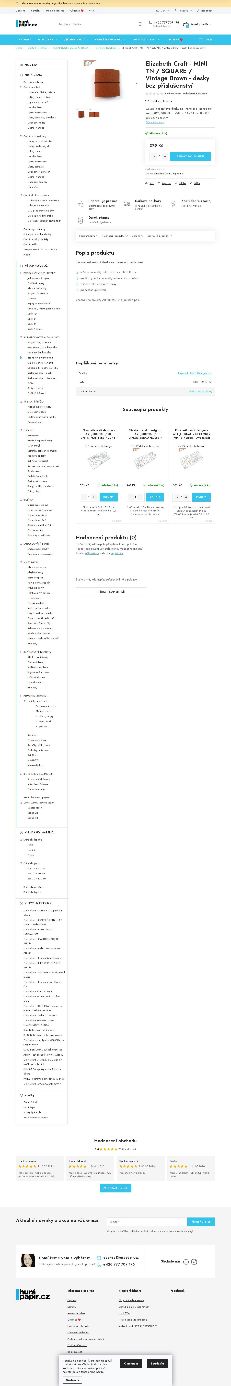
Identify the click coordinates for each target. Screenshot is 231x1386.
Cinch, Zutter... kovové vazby (39, 802)
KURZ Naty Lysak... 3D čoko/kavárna (43, 1049)
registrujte (117, 553)
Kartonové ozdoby (37, 481)
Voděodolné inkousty (39, 667)
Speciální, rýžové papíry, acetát (44, 308)
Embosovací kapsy (37, 789)
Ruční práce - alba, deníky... (38, 234)
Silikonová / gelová (38, 505)
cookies (82, 1361)
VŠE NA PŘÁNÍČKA (34, 401)
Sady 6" (32, 324)
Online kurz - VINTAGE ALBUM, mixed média (44, 975)
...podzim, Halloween (39, 171)
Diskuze (136, 236)
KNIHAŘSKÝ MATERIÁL (40, 832)
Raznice (32, 735)
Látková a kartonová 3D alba (43, 368)
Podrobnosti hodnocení (195, 93)
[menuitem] (25, 40)
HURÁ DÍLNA (33, 75)
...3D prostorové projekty (41, 210)
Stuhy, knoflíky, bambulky (41, 486)
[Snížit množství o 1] (154, 156)
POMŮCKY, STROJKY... (36, 696)
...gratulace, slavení (38, 102)
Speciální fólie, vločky (39, 623)
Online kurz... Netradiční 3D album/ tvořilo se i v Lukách (43, 1062)
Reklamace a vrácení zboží (133, 1319)
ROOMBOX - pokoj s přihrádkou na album (43, 1071)
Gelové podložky (37, 603)
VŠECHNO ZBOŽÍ (37, 266)
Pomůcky (32, 643)
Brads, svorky (35, 471)
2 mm (31, 855)
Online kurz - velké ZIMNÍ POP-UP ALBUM (42, 951)
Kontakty (35, 10)
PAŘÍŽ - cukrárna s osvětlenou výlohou (44, 1078)
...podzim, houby (36, 122)
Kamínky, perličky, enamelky (42, 450)
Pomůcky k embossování (40, 554)
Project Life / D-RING (39, 342)
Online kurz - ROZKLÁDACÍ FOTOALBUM (38, 932)
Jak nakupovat (74, 1352)
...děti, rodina (35, 151)
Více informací (155, 122)
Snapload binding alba (39, 352)
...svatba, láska (35, 107)
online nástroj (96, 1372)
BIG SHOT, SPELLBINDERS (38, 774)
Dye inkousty (34, 682)
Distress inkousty (36, 662)
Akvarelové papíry (37, 288)
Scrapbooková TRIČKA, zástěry (40, 249)
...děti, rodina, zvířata (39, 97)
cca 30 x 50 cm (36, 873)
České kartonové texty (35, 136)
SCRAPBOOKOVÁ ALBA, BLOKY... (42, 337)
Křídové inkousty (36, 677)
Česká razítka (31, 244)
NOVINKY (31, 65)
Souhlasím (157, 1364)
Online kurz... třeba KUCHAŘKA (40, 1015)
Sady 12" (32, 313)
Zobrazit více (115, 1188)
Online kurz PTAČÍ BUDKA (38, 991)
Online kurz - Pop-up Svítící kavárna (43, 958)
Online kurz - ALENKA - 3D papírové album (43, 913)
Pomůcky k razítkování (39, 535)
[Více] (205, 40)
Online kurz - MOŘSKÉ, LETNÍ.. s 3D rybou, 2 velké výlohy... (43, 922)
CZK (163, 10)
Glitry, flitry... (34, 491)
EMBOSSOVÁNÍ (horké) (36, 543)
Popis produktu (87, 236)
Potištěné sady (35, 422)
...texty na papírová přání (40, 141)
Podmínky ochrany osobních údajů (85, 1339)
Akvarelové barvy (37, 567)
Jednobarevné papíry (38, 278)
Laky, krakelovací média (40, 613)
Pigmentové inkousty (38, 672)
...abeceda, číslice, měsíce (41, 92)
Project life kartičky (38, 293)
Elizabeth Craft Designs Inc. (168, 173)
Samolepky (33, 435)
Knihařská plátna (32, 863)
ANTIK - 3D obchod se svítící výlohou (43, 1054)
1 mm (30, 844)
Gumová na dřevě (37, 515)
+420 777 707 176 (166, 22)
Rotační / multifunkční (39, 525)
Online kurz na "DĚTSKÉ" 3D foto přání (42, 999)
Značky (29, 1095)
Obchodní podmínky (78, 1332)
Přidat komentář (111, 592)
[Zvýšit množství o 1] (165, 156)
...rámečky (33, 187)
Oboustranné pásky (46, 706)
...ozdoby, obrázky (37, 182)
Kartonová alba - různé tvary (42, 378)
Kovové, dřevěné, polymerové (43, 466)
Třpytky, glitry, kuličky (39, 593)
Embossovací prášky (38, 549)
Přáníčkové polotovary (39, 406)
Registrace (206, 10)
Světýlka (32, 755)
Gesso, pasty (34, 598)
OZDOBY (29, 430)
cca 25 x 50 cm (36, 868)
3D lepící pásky (44, 711)
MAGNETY (33, 760)
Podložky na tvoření (38, 750)
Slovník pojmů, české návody (134, 1307)
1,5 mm (32, 850)
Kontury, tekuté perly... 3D (41, 618)
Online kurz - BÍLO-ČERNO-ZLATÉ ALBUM (42, 965)
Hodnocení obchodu (115, 1140)
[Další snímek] (136, 83)
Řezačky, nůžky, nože (39, 745)
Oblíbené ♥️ (77, 10)
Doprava (20, 10)
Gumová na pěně (37, 520)
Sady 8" (32, 318)
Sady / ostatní (35, 329)
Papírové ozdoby (37, 455)
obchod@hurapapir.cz (121, 1257)
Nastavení (72, 1380)
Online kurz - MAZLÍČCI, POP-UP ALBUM (41, 941)
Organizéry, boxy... (38, 740)
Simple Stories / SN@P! (40, 362)
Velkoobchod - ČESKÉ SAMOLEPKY (138, 1326)
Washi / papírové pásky (40, 440)
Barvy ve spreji (35, 577)
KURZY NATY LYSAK (38, 903)
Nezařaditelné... (36, 765)
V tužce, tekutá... (44, 721)
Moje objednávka (55, 10)
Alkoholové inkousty (38, 657)
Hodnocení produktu (113, 236)
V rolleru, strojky (44, 716)
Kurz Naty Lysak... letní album (39, 1030)
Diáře (30, 383)
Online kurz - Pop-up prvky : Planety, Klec (43, 984)
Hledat (140, 24)
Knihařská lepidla (32, 892)
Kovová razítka (35, 530)
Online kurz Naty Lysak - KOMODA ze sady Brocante (44, 1042)
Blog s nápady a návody (131, 1300)
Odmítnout (131, 1364)
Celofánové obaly (37, 411)
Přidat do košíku (190, 156)
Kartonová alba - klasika (40, 373)
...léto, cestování (36, 166)
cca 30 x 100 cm (37, 878)
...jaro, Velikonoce (37, 112)
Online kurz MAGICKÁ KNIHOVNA (42, 1084)
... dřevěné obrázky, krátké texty (44, 220)
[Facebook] (186, 1262)
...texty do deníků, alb (39, 146)
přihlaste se (92, 553)
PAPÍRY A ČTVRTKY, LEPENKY (40, 273)
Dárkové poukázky (33, 82)
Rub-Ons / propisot (38, 461)
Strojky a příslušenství (39, 779)
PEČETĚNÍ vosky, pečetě (36, 797)
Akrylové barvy (35, 572)
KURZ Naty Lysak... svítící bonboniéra (43, 1035)
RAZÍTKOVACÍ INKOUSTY (37, 652)
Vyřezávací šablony (38, 784)
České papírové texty (34, 229)
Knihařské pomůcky (34, 887)
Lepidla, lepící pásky (38, 701)
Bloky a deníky (35, 388)
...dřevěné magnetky (38, 205)
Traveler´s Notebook (40, 357)
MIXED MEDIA (31, 562)
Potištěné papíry (36, 283)
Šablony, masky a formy (40, 628)
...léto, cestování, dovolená (42, 117)
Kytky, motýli (34, 445)
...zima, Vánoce (36, 127)
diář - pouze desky (200, 391)
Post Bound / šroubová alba (42, 347)
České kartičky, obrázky (36, 239)
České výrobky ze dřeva (36, 195)
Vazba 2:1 (33, 812)
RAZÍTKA (28, 499)
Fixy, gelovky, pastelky (39, 582)
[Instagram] (194, 1262)
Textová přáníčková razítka (42, 417)
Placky (27, 254)
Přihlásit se (201, 1222)
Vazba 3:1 (33, 818)
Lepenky (32, 298)
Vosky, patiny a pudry (39, 608)
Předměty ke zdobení (39, 633)
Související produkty (157, 236)
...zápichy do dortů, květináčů (43, 200)
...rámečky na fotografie (40, 215)
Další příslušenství (37, 393)
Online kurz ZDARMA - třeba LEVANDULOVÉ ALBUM (39, 1023)
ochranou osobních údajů (179, 1231)
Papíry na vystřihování (39, 303)
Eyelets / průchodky (38, 476)
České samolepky (33, 87)
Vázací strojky (35, 807)
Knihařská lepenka (33, 839)
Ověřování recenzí (77, 1345)
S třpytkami (41, 726)
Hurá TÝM (124, 1313)
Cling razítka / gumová (40, 510)
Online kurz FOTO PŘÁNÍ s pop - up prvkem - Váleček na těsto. (43, 1008)
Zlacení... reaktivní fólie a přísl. (44, 638)
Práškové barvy (36, 587)
